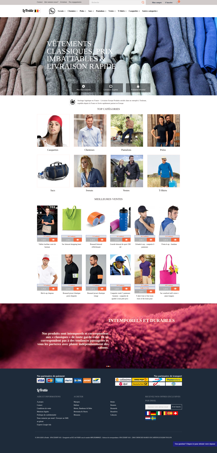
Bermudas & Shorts (81, 412)
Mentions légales (43, 412)
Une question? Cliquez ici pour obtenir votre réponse (195, 444)
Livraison (63, 2)
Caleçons (113, 415)
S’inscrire (168, 3)
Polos (82, 11)
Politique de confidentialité (46, 415)
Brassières (113, 412)
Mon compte (157, 3)
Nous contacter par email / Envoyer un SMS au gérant (52, 419)
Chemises (72, 11)
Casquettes (134, 11)
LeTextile (27, 10)
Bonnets (113, 405)
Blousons (77, 415)
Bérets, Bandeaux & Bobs (83, 408)
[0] (177, 3)
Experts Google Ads (44, 425)
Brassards (113, 408)
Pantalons (100, 11)
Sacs (90, 11)
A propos (40, 402)
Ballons (76, 405)
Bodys (112, 402)
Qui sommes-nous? (51, 2)
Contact (40, 2)
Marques (77, 402)
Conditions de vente (44, 408)
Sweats (61, 11)
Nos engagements (75, 2)
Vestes (111, 11)
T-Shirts (121, 11)
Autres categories (149, 11)
